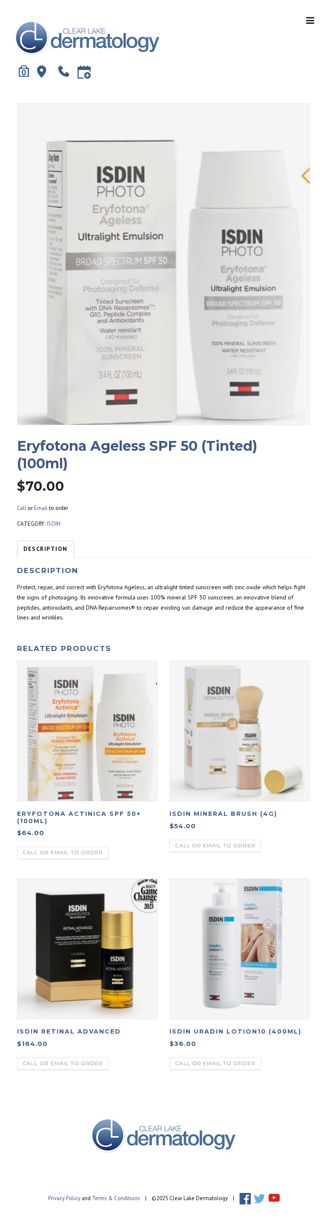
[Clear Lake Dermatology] (87, 37)
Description (45, 549)
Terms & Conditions (116, 1198)
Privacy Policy (64, 1198)
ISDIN (54, 523)
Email (41, 508)
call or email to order (63, 852)
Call (21, 508)
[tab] (45, 549)
